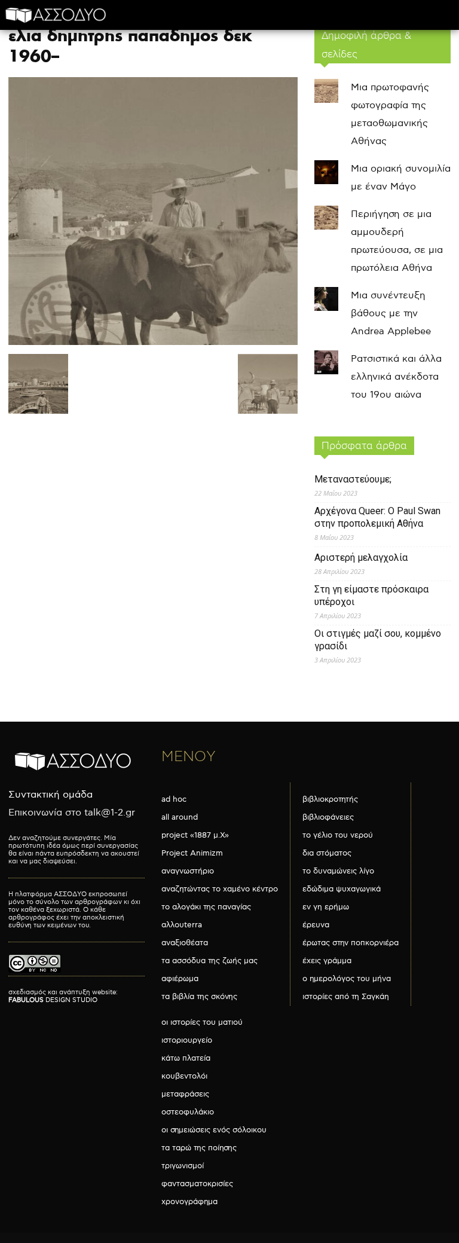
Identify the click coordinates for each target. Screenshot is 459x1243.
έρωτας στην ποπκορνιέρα (350, 943)
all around (179, 817)
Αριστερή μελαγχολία (361, 557)
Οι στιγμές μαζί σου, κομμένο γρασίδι (377, 640)
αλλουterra (181, 925)
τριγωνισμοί (182, 1166)
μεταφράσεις (185, 1094)
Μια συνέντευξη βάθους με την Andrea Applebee (391, 313)
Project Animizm (192, 853)
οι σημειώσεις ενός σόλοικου (214, 1130)
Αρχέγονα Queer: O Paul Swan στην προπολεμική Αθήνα (377, 517)
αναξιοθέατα (184, 943)
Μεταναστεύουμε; (352, 479)
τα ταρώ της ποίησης (199, 1148)
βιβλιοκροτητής (330, 799)
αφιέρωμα (179, 979)
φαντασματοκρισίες (197, 1184)
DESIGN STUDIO (52, 1000)
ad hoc (173, 799)
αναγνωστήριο (187, 871)
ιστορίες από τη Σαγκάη (345, 996)
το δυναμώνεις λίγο (338, 871)
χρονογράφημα (189, 1202)
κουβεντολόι (184, 1076)
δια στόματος (326, 853)
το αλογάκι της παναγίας (206, 907)
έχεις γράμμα (326, 961)
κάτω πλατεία (185, 1058)
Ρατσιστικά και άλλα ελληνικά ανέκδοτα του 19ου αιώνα (396, 377)
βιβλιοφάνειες (328, 817)
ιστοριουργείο (186, 1040)
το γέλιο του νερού (337, 835)
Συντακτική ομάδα (50, 795)
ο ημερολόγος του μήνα (346, 979)
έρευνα (315, 925)
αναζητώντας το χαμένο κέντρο (219, 889)
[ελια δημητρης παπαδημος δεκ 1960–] (153, 342)
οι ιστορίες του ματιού (202, 1022)
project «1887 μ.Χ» (195, 835)
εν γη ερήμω (325, 907)
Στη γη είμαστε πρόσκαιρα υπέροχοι (371, 595)
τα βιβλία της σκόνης (199, 996)
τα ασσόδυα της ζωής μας (209, 961)
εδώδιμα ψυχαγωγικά (341, 889)
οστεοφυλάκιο (187, 1112)
